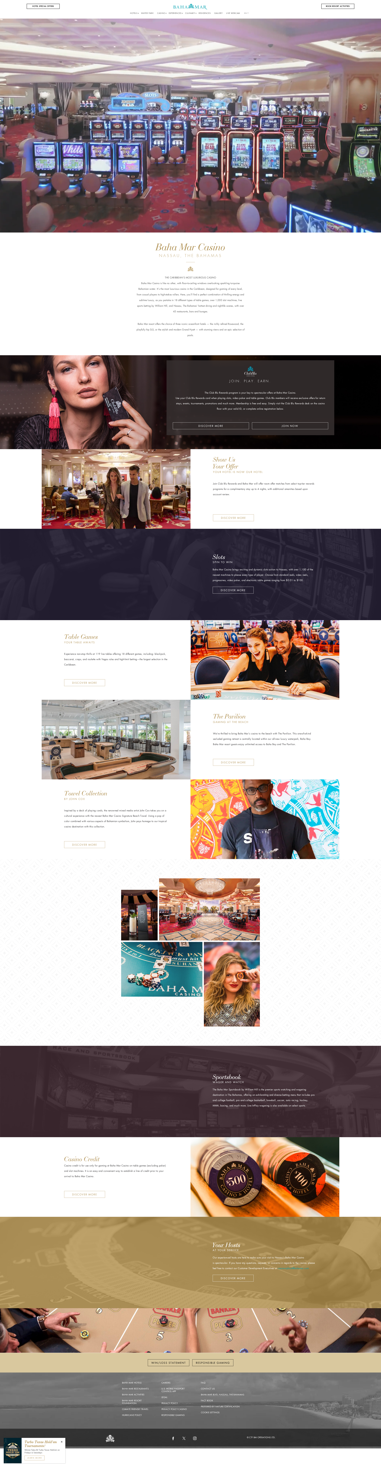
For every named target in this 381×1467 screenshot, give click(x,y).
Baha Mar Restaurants (135, 1388)
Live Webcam (233, 13)
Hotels (134, 13)
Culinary (190, 13)
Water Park (147, 13)
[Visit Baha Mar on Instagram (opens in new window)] (195, 1438)
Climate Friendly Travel (135, 1409)
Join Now (290, 426)
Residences (205, 13)
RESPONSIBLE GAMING (213, 1362)
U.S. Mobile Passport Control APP (173, 1390)
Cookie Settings (210, 1412)
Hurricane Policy (132, 1415)
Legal (164, 1397)
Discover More (210, 426)
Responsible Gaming (173, 1415)
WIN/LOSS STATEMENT (168, 1362)
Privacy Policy (169, 1403)
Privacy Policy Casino (174, 1409)
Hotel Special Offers (43, 6)
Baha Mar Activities (133, 1394)
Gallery (218, 13)
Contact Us (208, 1388)
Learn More (34, 1458)
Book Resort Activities (338, 6)
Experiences (175, 13)
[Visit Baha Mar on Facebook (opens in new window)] (173, 1438)
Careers (165, 1382)
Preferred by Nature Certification (220, 1406)
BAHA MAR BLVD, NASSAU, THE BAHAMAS (222, 1394)
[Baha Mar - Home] (190, 6)
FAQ (203, 1382)
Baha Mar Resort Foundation (132, 1402)
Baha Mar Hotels (132, 1382)
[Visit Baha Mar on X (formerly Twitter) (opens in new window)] (183, 1438)
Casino (161, 13)
